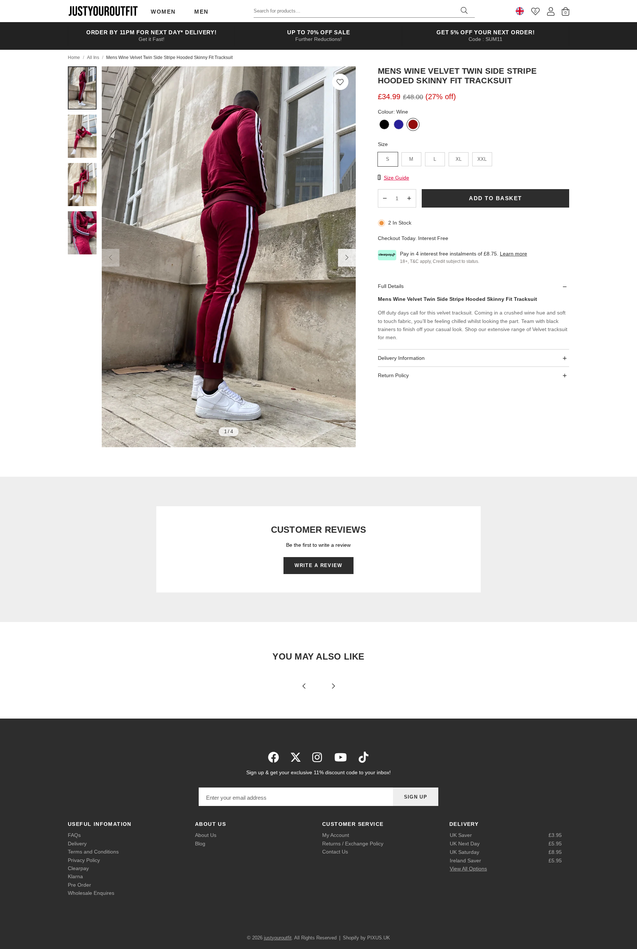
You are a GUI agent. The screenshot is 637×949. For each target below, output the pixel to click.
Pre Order (79, 885)
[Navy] (398, 125)
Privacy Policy (84, 860)
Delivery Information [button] (401, 358)
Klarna (75, 876)
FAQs (74, 835)
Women (163, 11)
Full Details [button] (391, 286)
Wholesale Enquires (91, 893)
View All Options (468, 869)
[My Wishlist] (535, 11)
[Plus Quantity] (409, 198)
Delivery (77, 844)
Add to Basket (495, 198)
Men (201, 11)
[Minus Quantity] (384, 198)
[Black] (384, 125)
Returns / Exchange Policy (352, 844)
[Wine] (413, 125)
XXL (482, 159)
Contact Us (335, 852)
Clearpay (78, 868)
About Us (205, 835)
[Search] (464, 11)
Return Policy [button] (393, 376)
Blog (200, 844)
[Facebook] (273, 757)
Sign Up (415, 797)
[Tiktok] (363, 757)
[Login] (550, 11)
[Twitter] (295, 757)
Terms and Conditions (93, 852)
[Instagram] (317, 757)
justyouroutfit (103, 11)
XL (459, 159)
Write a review (318, 565)
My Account (335, 835)
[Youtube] (340, 757)
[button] (340, 82)
